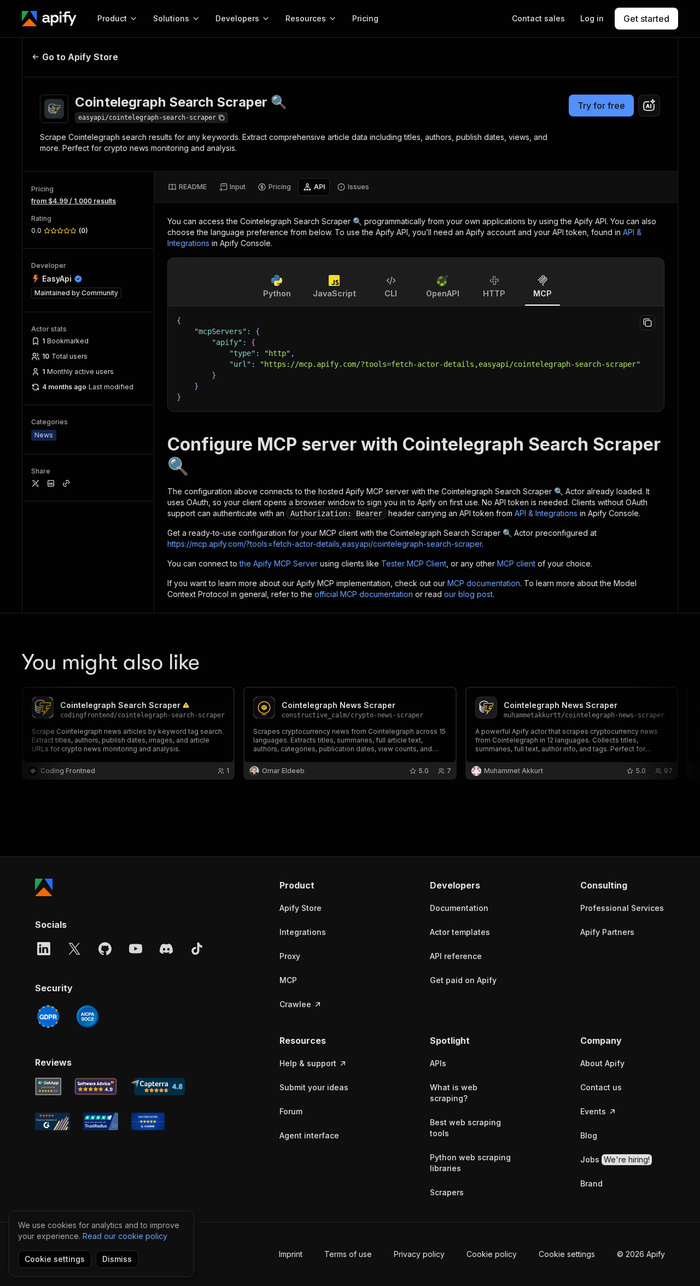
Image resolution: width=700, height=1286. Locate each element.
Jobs (615, 1159)
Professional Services (622, 908)
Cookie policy (491, 1254)
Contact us (601, 1087)
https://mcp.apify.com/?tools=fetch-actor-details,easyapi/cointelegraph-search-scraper (324, 543)
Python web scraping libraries (470, 1163)
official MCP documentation (363, 594)
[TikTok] (197, 948)
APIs (438, 1063)
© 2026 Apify (641, 1254)
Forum (290, 1111)
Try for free (601, 105)
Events (593, 1111)
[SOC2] (87, 1016)
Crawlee (295, 1004)
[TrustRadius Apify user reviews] (100, 1121)
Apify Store (300, 908)
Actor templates (460, 932)
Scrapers (447, 1192)
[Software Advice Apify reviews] (96, 1086)
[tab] (187, 187)
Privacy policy (419, 1254)
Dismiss (117, 1259)
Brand (591, 1183)
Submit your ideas (313, 1087)
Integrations (302, 932)
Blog (588, 1135)
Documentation (459, 908)
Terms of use (348, 1254)
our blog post (468, 594)
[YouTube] (135, 948)
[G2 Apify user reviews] (52, 1121)
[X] (74, 948)
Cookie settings (567, 1254)
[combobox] (649, 105)
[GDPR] (48, 1016)
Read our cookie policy (125, 1236)
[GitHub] (105, 948)
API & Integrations (546, 513)
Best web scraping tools (465, 1128)
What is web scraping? (453, 1093)
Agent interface (309, 1135)
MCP (288, 980)
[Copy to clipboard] (647, 322)
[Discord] (166, 948)
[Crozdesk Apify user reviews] (148, 1121)
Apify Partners (607, 932)
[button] (321, 885)
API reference (456, 956)
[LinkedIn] (43, 948)
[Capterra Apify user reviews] (157, 1086)
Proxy (289, 956)
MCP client (516, 563)
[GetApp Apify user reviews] (48, 1086)
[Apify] (49, 18)
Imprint (290, 1254)
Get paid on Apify (463, 980)
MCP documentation (483, 583)
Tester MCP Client (413, 563)
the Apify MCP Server (279, 563)
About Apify (602, 1063)
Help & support (307, 1063)
